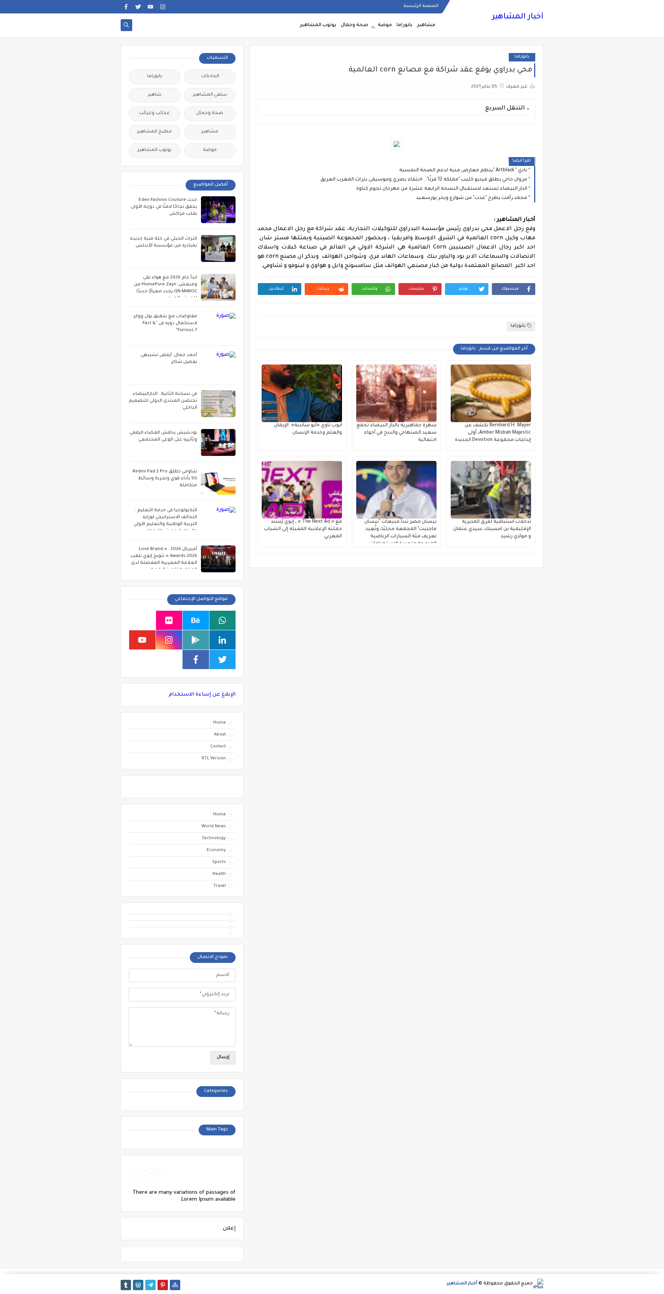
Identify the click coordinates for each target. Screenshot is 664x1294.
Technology (214, 838)
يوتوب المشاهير (318, 25)
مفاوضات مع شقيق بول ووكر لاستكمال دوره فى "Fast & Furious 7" (165, 323)
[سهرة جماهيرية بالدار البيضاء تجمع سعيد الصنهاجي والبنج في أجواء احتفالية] (396, 393)
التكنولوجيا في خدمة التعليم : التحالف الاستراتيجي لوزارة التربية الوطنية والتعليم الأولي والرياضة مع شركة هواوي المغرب (165, 524)
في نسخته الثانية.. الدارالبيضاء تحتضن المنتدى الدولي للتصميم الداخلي (163, 401)
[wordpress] (138, 1285)
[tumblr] (126, 1285)
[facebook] (126, 7)
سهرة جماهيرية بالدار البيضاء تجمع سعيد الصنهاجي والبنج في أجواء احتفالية (397, 433)
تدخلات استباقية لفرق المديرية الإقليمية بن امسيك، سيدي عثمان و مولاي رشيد (492, 529)
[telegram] (150, 1285)
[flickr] (169, 620)
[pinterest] (163, 1285)
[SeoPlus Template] (538, 1284)
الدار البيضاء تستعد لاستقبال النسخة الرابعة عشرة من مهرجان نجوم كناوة (441, 189)
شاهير (154, 95)
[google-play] (196, 639)
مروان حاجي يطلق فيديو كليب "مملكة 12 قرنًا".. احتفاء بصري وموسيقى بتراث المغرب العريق (423, 179)
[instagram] (163, 7)
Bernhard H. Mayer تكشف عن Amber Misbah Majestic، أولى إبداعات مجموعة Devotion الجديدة (493, 433)
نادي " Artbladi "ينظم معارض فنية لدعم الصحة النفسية (463, 170)
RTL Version (214, 758)
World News (213, 826)
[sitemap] (175, 1285)
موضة (385, 25)
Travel (219, 886)
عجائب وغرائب (154, 113)
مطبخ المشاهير (154, 131)
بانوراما (404, 25)
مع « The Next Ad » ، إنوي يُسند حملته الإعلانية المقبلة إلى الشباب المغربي (303, 529)
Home (219, 723)
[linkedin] (222, 639)
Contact (218, 746)
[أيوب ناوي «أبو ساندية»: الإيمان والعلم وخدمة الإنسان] (302, 393)
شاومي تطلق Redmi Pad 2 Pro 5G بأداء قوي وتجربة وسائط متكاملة (165, 478)
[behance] (196, 620)
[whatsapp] (222, 620)
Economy (216, 850)
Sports (219, 862)
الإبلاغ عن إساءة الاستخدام (202, 695)
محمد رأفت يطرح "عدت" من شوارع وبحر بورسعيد (471, 198)
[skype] (142, 620)
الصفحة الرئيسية (420, 6)
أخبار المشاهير (517, 17)
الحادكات (210, 76)
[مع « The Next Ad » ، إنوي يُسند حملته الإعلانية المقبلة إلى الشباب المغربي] (302, 490)
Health (219, 874)
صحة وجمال (354, 25)
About (220, 734)
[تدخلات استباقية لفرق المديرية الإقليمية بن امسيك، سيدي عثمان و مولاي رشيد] (491, 490)
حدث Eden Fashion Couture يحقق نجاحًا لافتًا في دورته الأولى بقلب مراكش (164, 207)
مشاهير (426, 25)
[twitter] (138, 7)
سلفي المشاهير (210, 95)
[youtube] (150, 7)
